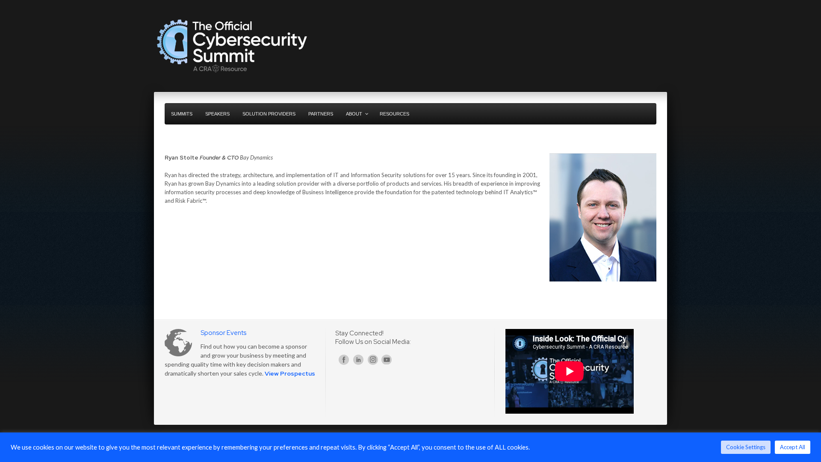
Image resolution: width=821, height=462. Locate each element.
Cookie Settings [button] (745, 447)
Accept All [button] (792, 447)
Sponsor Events (223, 333)
